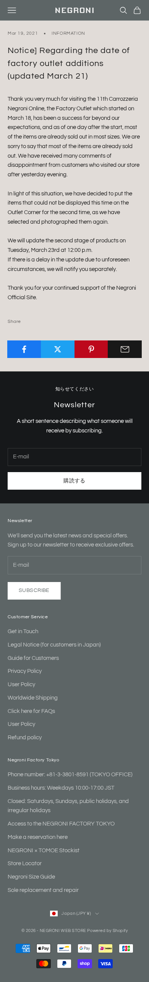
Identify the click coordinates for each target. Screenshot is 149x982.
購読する (74, 481)
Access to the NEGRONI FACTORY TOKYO (61, 824)
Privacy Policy (25, 671)
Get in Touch (23, 631)
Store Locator (25, 863)
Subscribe (34, 590)
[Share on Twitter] (57, 349)
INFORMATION (68, 33)
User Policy (21, 684)
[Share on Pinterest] (91, 349)
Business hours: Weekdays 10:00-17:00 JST (61, 788)
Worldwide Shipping (33, 698)
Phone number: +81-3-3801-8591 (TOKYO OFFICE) (70, 774)
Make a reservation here (38, 837)
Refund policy (25, 737)
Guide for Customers (33, 658)
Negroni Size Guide (31, 877)
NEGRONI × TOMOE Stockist (43, 850)
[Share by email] (124, 349)
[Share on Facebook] (24, 349)
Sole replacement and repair (43, 890)
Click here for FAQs (31, 711)
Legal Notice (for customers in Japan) (54, 645)
